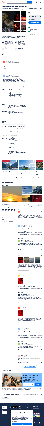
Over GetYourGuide (29, 408)
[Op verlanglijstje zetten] (16, 161)
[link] (10, 169)
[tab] (12, 394)
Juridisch (20, 408)
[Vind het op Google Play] (14, 407)
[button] (14, 8)
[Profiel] (40, 2)
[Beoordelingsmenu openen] (41, 211)
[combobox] (16, 2)
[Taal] (37, 2)
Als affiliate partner (36, 409)
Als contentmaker (36, 408)
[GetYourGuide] (3, 2)
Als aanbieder (35, 406)
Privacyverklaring (27, 389)
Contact (20, 406)
